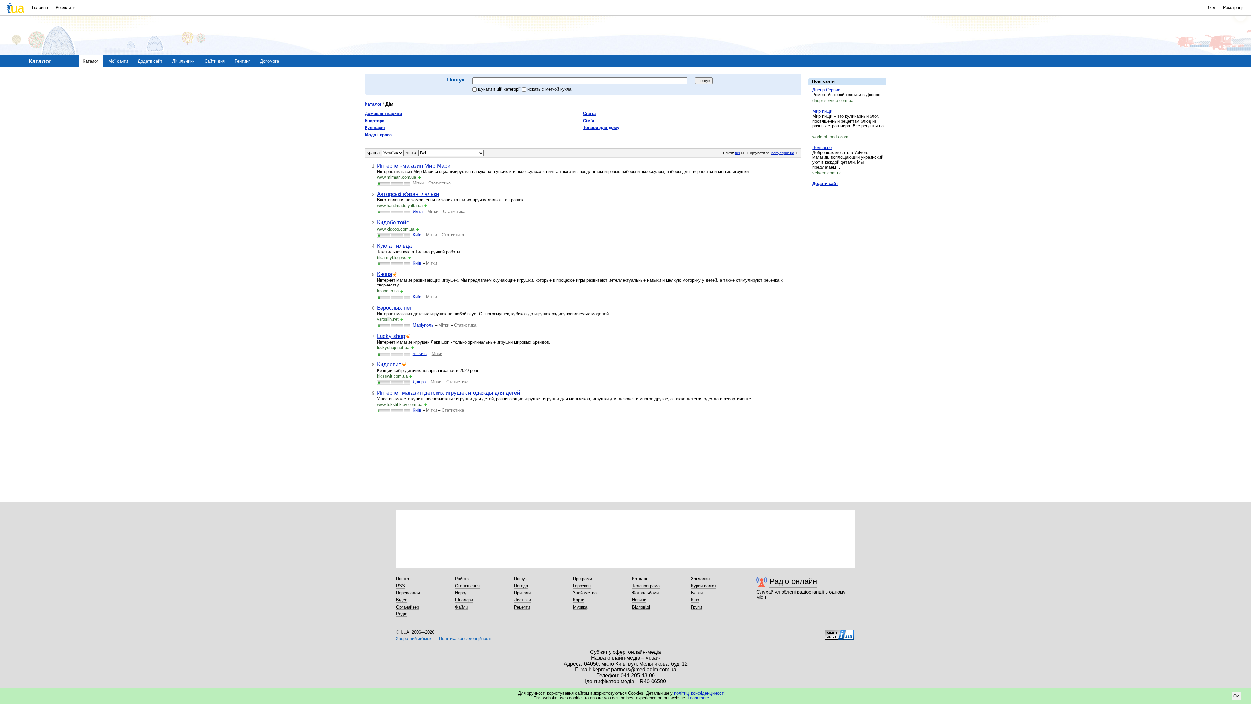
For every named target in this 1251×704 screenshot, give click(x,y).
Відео (401, 599)
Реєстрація (1233, 7)
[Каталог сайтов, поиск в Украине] (839, 632)
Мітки (418, 183)
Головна (40, 7)
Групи (696, 607)
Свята (589, 113)
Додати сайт (150, 61)
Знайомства (585, 592)
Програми (582, 578)
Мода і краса (378, 134)
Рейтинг (242, 61)
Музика (580, 607)
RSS (400, 585)
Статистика (439, 183)
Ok (1236, 696)
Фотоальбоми (645, 592)
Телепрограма (646, 585)
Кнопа (384, 274)
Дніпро (419, 381)
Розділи (63, 7)
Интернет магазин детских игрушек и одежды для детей (448, 392)
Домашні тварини (383, 113)
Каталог (90, 61)
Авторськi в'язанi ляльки (408, 194)
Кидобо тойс (393, 222)
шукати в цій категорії (500, 89)
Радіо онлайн (793, 581)
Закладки (700, 578)
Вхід (1210, 7)
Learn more (698, 698)
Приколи (522, 592)
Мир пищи (822, 111)
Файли (461, 607)
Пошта (402, 578)
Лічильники (183, 61)
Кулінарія (375, 127)
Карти (578, 599)
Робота (462, 578)
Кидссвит (389, 364)
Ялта (418, 211)
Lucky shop (391, 336)
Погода (521, 585)
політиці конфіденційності (699, 693)
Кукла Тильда (394, 245)
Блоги (697, 592)
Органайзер (407, 607)
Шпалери (464, 599)
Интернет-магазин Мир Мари (414, 165)
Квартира (374, 120)
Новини (639, 599)
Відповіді (641, 607)
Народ (461, 592)
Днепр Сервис (826, 89)
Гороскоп (582, 585)
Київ (417, 234)
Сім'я (588, 120)
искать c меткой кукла (549, 89)
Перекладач (408, 592)
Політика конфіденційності (465, 638)
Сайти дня (215, 61)
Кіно (695, 599)
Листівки (522, 599)
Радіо (401, 613)
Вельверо (822, 147)
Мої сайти (118, 61)
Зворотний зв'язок (413, 638)
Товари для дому (601, 127)
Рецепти (522, 607)
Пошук (520, 578)
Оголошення (467, 585)
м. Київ (420, 353)
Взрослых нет (394, 307)
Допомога (269, 61)
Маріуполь (423, 325)
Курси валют (703, 585)
